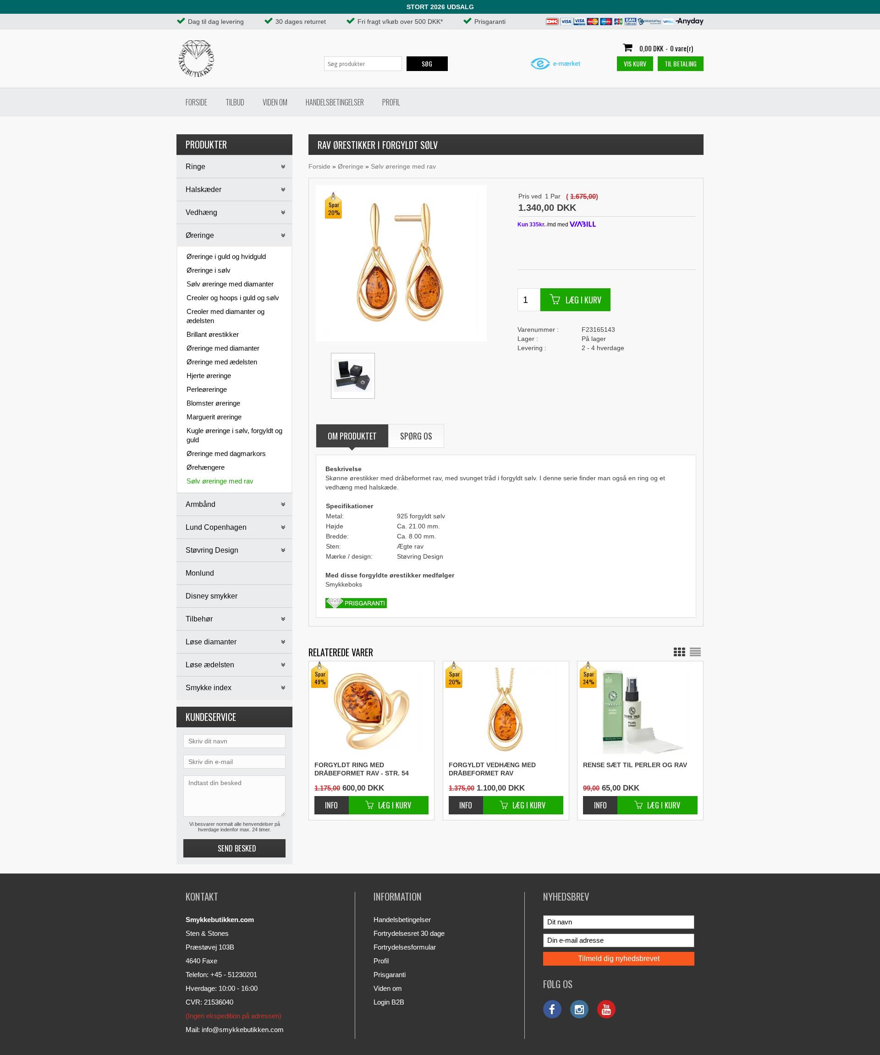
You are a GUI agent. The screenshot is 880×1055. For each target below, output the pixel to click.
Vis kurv (635, 63)
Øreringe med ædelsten (222, 362)
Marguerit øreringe (214, 417)
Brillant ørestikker (213, 334)
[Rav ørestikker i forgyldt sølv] (400, 262)
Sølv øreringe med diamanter (230, 284)
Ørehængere (206, 467)
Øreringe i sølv (209, 270)
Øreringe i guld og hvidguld (226, 256)
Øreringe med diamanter (223, 348)
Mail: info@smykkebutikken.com (235, 1029)
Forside (196, 102)
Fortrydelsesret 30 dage (409, 933)
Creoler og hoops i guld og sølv (233, 298)
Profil (391, 102)
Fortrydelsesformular (405, 947)
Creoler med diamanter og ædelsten (225, 316)
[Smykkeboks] (353, 376)
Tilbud (235, 102)
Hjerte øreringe (209, 375)
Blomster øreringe (213, 403)
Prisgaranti (390, 974)
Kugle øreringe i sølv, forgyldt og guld (234, 435)
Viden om (275, 102)
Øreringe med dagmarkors (226, 453)
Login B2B (389, 1002)
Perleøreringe (207, 389)
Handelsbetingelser (335, 102)
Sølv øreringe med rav (220, 481)
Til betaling (681, 63)
